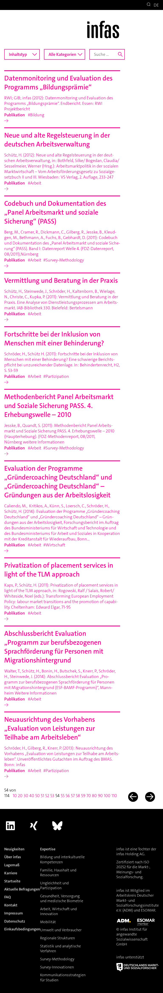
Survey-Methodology (65, 260)
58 (78, 795)
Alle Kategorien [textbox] (62, 54)
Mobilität (48, 921)
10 (15, 795)
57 (73, 795)
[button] (149, 5)
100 (107, 795)
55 (63, 795)
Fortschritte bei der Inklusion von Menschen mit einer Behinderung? (54, 338)
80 (94, 795)
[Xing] (34, 826)
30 (26, 795)
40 (31, 795)
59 (83, 795)
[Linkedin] (10, 826)
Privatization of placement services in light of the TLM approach (58, 570)
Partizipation (57, 376)
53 (52, 795)
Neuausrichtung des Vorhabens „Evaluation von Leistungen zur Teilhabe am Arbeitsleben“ (49, 728)
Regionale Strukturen (57, 938)
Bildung (37, 115)
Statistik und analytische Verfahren (60, 949)
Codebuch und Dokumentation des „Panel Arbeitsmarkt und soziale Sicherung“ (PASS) (55, 212)
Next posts (150, 797)
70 (88, 795)
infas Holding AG (130, 854)
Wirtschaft (55, 545)
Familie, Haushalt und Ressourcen (58, 873)
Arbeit (35, 183)
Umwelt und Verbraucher (61, 930)
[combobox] (22, 54)
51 (42, 795)
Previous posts (133, 797)
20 (20, 795)
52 (47, 795)
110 (114, 795)
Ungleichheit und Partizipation (54, 885)
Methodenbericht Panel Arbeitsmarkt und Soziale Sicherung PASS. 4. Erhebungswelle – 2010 (59, 405)
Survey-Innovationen (57, 967)
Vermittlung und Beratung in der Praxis (61, 280)
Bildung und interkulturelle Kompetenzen (62, 859)
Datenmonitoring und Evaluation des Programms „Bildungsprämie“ (58, 82)
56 (68, 795)
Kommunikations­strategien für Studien (63, 977)
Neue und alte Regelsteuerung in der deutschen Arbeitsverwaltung (57, 140)
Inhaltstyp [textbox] (18, 54)
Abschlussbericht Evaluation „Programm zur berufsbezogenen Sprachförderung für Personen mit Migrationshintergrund (53, 647)
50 (37, 795)
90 (100, 795)
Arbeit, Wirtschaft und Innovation (58, 911)
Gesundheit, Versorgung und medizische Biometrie (61, 898)
